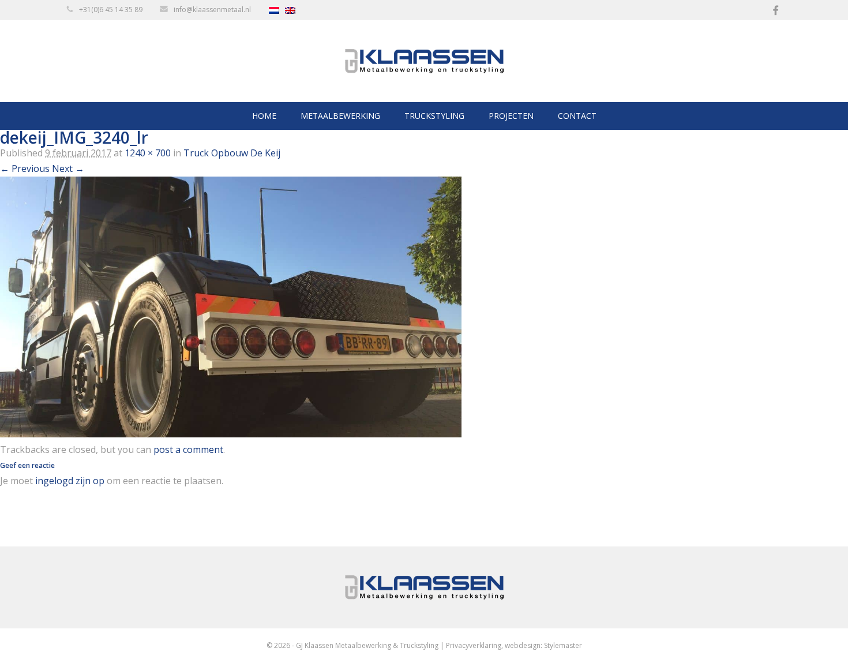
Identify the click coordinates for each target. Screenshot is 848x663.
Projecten (511, 115)
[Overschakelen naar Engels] (293, 10)
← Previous (25, 168)
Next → (68, 168)
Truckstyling (434, 115)
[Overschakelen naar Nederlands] (277, 10)
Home (264, 115)
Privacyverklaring (473, 645)
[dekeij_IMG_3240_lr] (230, 434)
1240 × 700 (148, 153)
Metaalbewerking (340, 115)
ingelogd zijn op (69, 480)
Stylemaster (563, 645)
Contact (577, 115)
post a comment (188, 449)
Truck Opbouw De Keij (231, 153)
